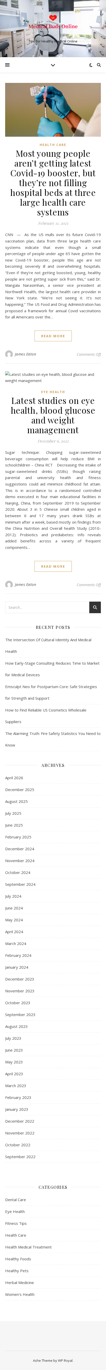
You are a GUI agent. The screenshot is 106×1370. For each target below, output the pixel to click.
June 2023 (14, 1050)
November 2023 (19, 990)
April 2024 (14, 931)
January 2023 (16, 1109)
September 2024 (20, 884)
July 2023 (13, 1038)
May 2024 (14, 919)
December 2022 (19, 1121)
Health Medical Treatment (28, 1247)
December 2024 (19, 848)
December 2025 (19, 789)
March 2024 (15, 943)
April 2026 (14, 777)
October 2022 (17, 1144)
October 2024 (17, 872)
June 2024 (14, 908)
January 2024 (16, 967)
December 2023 (19, 979)
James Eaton (25, 354)
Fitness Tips (16, 1223)
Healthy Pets (17, 1270)
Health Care (53, 145)
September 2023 (20, 1014)
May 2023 (14, 1061)
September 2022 (20, 1156)
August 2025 (16, 801)
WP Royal (65, 1360)
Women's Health (19, 1294)
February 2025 (18, 836)
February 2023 (18, 1097)
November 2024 (19, 860)
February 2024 (18, 955)
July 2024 (13, 896)
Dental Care (15, 1199)
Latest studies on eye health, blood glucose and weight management (53, 415)
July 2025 (13, 813)
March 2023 (15, 1085)
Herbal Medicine (19, 1282)
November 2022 (19, 1132)
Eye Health (53, 392)
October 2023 (17, 1002)
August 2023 (16, 1026)
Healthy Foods (18, 1258)
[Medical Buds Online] (53, 24)
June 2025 (14, 825)
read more (53, 336)
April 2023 (14, 1073)
